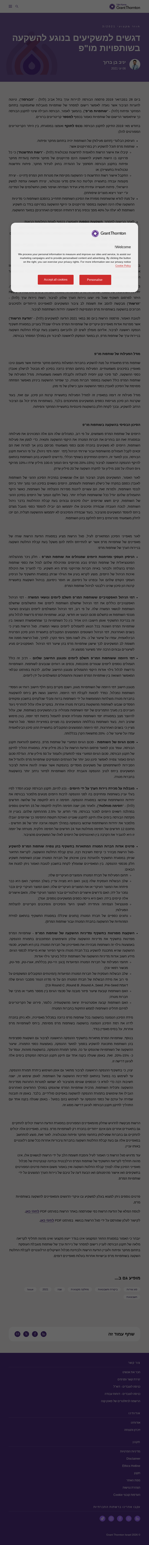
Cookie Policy (123, 265)
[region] (74, 257)
